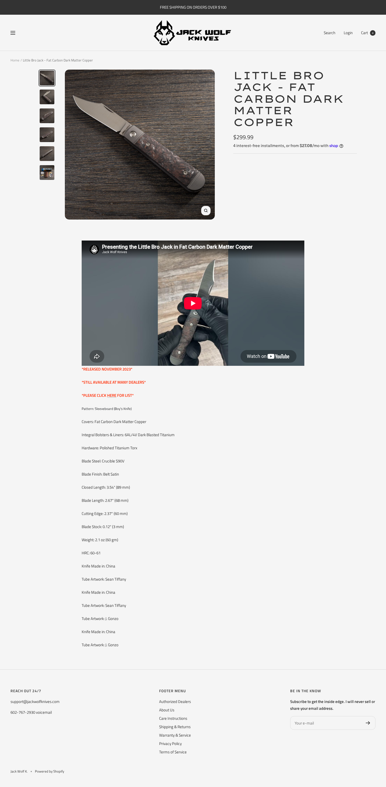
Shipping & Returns (175, 727)
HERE (111, 395)
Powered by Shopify (49, 771)
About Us (166, 710)
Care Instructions (173, 718)
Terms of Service (173, 752)
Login (348, 33)
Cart (367, 33)
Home (15, 60)
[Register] (368, 723)
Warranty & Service (175, 735)
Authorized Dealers (175, 702)
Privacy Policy (170, 744)
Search (329, 33)
